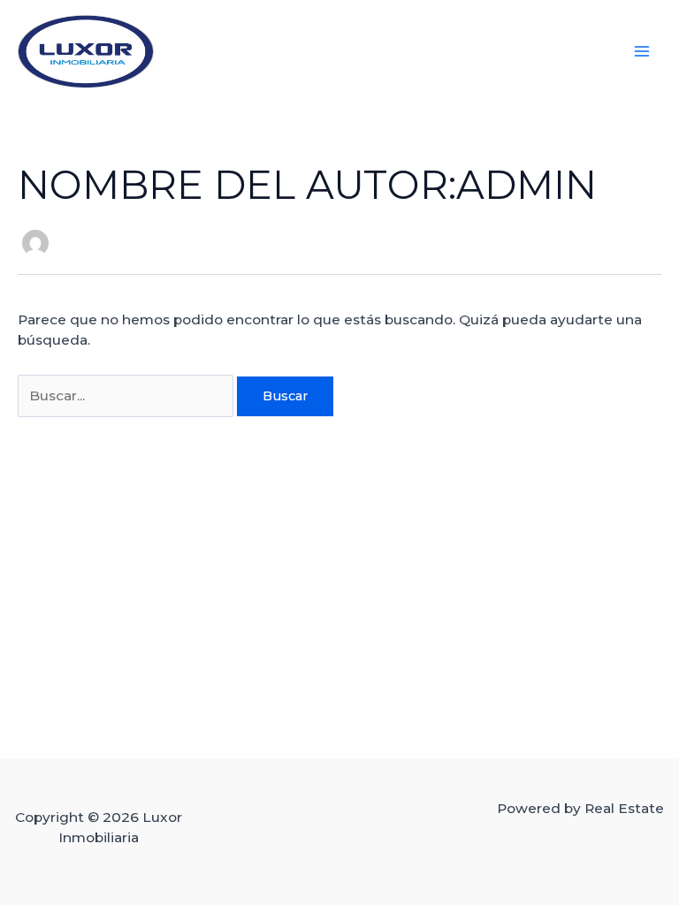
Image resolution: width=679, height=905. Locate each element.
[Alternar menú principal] (642, 51)
